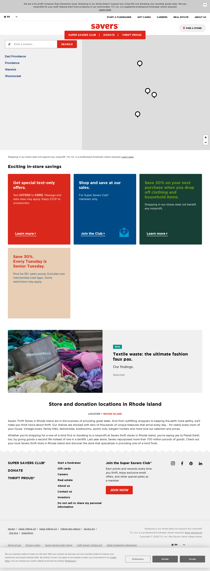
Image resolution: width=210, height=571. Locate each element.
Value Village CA (48, 529)
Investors (64, 497)
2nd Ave (13, 533)
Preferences (138, 559)
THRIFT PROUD (132, 35)
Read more (119, 374)
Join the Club (92, 233)
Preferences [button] (70, 561)
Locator (94, 414)
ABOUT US (200, 17)
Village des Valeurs (70, 529)
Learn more (105, 10)
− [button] (206, 142)
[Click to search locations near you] (9, 44)
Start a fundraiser (69, 462)
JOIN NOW (119, 490)
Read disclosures (193, 532)
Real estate (65, 480)
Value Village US (27, 529)
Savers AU (89, 529)
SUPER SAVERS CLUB (82, 35)
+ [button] (206, 137)
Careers (63, 474)
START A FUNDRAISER (119, 17)
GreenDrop (27, 533)
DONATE (109, 35)
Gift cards (64, 468)
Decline (165, 559)
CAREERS (162, 17)
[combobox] (192, 28)
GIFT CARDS (144, 17)
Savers (11, 529)
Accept (192, 559)
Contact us (65, 491)
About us (64, 485)
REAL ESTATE (181, 17)
